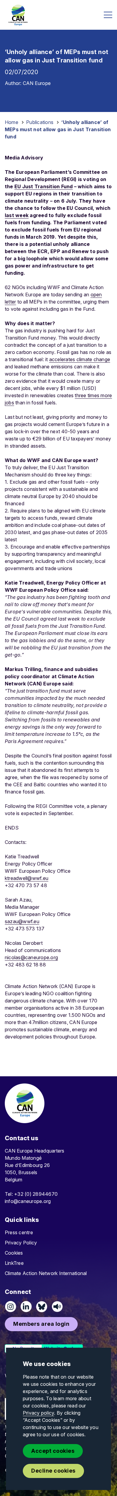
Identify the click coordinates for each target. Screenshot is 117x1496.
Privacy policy (38, 1413)
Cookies (14, 1253)
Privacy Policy (21, 1243)
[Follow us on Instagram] (10, 1306)
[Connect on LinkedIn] (26, 1306)
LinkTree (14, 1263)
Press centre (19, 1232)
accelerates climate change (79, 359)
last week (16, 215)
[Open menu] (108, 15)
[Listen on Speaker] (57, 1306)
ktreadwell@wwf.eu (26, 878)
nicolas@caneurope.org (31, 957)
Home (11, 122)
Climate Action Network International (46, 1273)
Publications (39, 122)
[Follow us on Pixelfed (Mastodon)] (41, 1306)
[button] (41, 1324)
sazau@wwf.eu (22, 921)
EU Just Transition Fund (43, 186)
